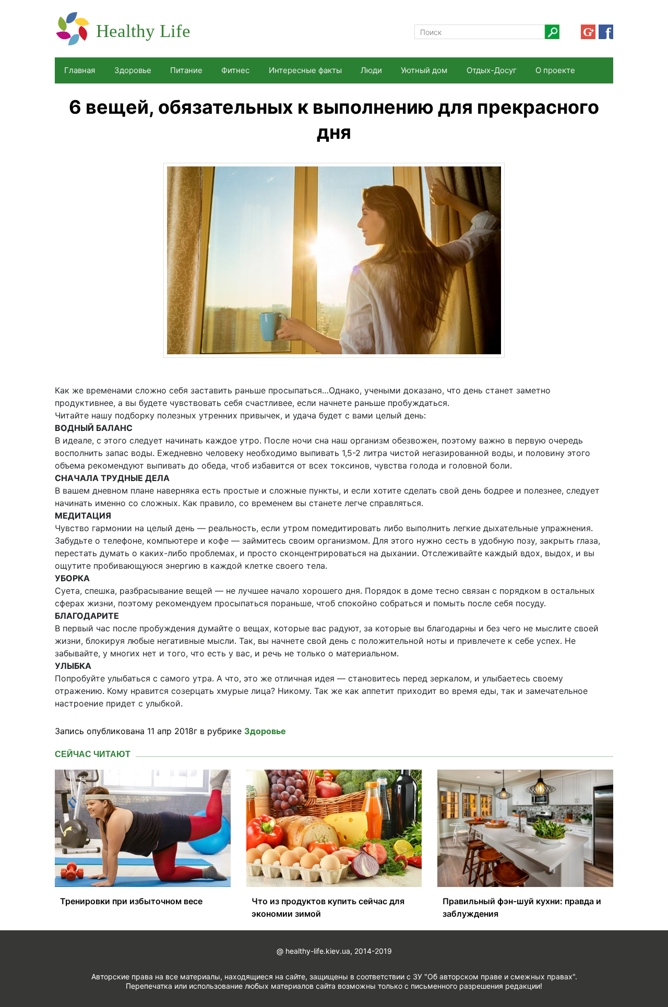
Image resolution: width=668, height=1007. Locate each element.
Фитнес (235, 70)
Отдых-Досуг (492, 70)
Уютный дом (424, 70)
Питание (186, 70)
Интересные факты (305, 70)
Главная (79, 70)
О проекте (555, 70)
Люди (371, 70)
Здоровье (132, 70)
